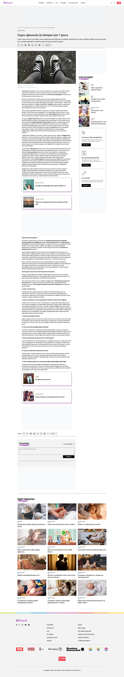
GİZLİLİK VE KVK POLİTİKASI (86, 634)
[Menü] (114, 3)
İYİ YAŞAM (50, 634)
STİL (48, 631)
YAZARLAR (50, 625)
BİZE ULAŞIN (81, 628)
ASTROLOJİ (50, 628)
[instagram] (22, 625)
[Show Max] (106, 649)
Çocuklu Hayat (26, 27)
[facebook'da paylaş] (19, 45)
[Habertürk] (19, 649)
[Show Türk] (98, 649)
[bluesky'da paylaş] (25, 45)
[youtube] (25, 625)
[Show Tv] (90, 649)
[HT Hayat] (62, 620)
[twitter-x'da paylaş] (22, 45)
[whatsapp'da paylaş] (32, 45)
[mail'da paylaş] (36, 45)
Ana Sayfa (20, 27)
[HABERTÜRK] (119, 3)
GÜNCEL (49, 641)
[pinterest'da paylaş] (39, 45)
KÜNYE (80, 625)
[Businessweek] (75, 649)
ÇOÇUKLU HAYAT (52, 637)
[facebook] (16, 625)
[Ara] (111, 3)
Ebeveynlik (40, 27)
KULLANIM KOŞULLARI (84, 631)
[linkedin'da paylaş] (29, 45)
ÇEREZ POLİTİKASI (83, 637)
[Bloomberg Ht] (55, 649)
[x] (19, 625)
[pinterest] (29, 625)
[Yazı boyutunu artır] (43, 45)
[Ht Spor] (41, 649)
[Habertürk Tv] (31, 649)
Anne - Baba (34, 27)
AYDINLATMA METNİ (84, 641)
